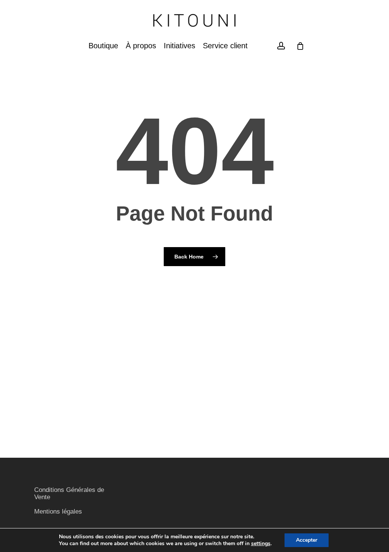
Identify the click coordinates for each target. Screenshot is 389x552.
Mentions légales (58, 511)
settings (260, 543)
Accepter (306, 540)
